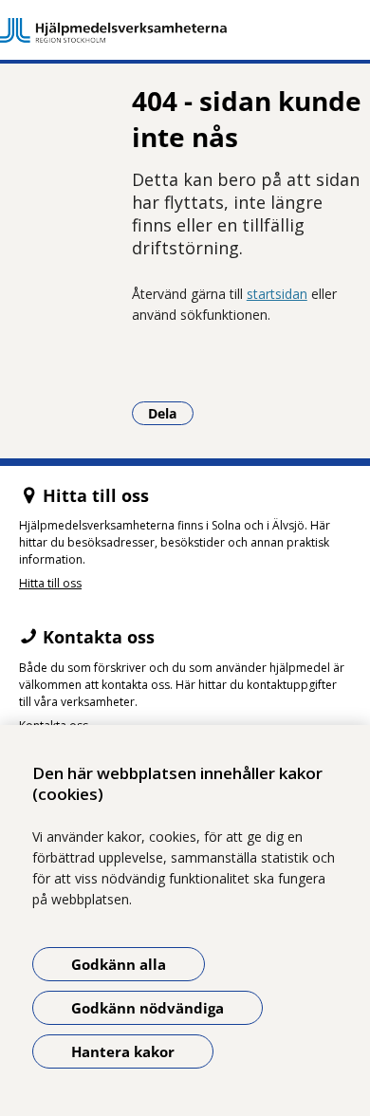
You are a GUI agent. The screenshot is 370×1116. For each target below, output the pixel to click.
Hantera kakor (123, 1051)
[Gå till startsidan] (185, 30)
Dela (171, 412)
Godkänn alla (118, 964)
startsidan (277, 294)
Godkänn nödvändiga (147, 1007)
